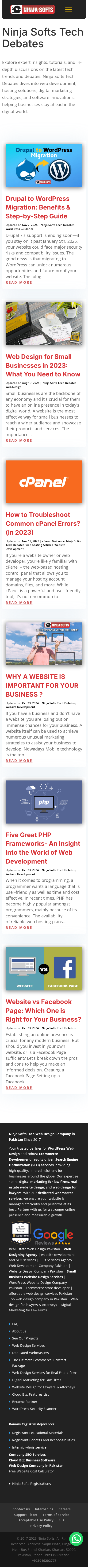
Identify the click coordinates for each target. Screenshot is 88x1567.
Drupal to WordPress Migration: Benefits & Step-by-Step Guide (38, 207)
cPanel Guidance (53, 541)
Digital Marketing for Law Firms (36, 1380)
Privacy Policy (41, 1525)
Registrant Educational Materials (38, 1433)
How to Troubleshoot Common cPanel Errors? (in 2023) (43, 523)
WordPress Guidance (20, 229)
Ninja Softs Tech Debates (57, 225)
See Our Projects (25, 1338)
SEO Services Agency (56, 1260)
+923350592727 (56, 1555)
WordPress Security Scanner (34, 1408)
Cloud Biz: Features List (30, 1394)
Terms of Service (56, 1514)
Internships (44, 1509)
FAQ (15, 1324)
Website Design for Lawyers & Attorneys (43, 1387)
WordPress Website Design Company (38, 1282)
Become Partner (24, 1401)
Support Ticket (26, 1514)
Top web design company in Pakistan (38, 1299)
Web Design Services (28, 1345)
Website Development (20, 707)
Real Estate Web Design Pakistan (34, 1249)
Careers (64, 1509)
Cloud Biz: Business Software (32, 1460)
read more (19, 282)
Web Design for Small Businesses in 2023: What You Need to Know (43, 365)
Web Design (14, 387)
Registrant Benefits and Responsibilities (43, 1440)
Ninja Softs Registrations (31, 1483)
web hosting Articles (39, 545)
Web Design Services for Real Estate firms (44, 1372)
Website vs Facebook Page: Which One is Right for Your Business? (43, 1010)
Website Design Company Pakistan (36, 1271)
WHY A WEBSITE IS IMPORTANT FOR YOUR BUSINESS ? (42, 685)
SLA (62, 1520)
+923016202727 (44, 1560)
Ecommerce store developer (48, 1288)
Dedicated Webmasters (30, 1352)
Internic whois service (29, 1447)
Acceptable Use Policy (36, 1520)
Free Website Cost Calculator (31, 1471)
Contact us (21, 1509)
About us (19, 1331)
